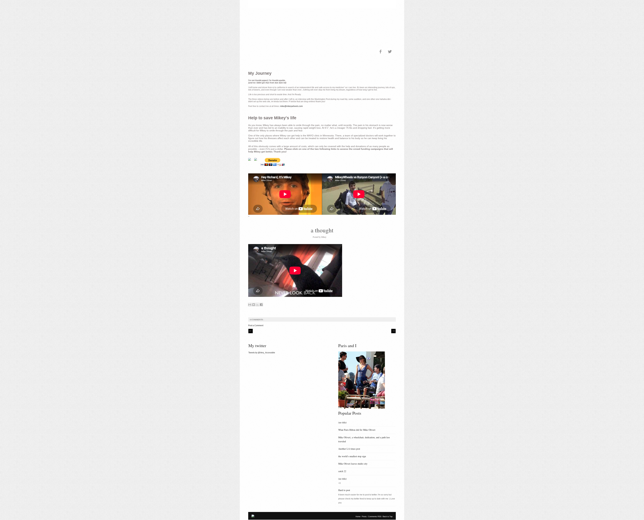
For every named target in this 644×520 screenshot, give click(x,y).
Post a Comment (255, 325)
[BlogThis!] (253, 304)
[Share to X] (257, 304)
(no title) (342, 422)
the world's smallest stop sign (352, 456)
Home (358, 516)
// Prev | (250, 331)
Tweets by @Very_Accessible (261, 352)
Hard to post (344, 490)
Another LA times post (349, 448)
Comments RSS (375, 516)
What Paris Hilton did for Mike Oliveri (356, 429)
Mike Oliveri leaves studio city (352, 463)
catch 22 (342, 471)
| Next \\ (393, 331)
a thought (322, 230)
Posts (364, 516)
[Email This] (249, 304)
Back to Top (387, 516)
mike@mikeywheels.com (291, 106)
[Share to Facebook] (261, 304)
